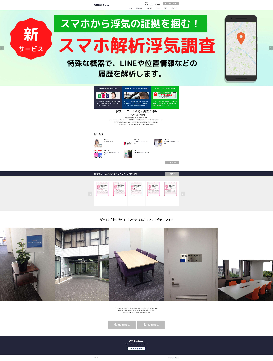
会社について (149, 8)
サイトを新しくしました (109, 141)
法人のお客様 (124, 325)
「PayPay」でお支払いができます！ (141, 142)
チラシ (158, 8)
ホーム (130, 8)
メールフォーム (172, 3)
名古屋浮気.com (101, 5)
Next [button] (271, 48)
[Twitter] (95, 358)
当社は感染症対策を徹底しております (171, 142)
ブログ (165, 8)
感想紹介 (172, 174)
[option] (136, 48)
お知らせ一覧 (172, 162)
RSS (97, 358)
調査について (139, 8)
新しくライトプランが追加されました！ (111, 153)
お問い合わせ (174, 8)
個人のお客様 (153, 325)
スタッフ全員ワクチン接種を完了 (141, 152)
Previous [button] (2, 48)
